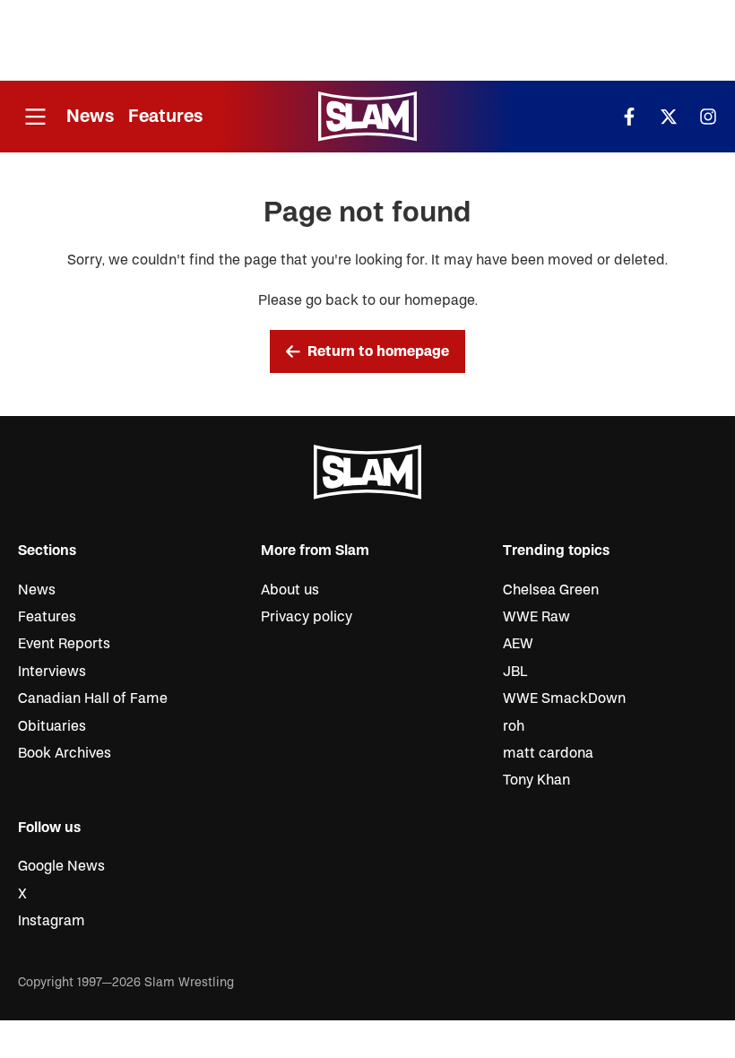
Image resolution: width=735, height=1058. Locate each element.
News (90, 116)
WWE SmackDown (564, 698)
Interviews (52, 671)
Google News (61, 866)
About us (290, 590)
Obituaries (52, 726)
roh (513, 726)
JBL (515, 671)
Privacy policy (306, 617)
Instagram (51, 921)
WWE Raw (536, 617)
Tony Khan (536, 780)
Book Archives (64, 753)
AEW (518, 644)
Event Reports (64, 644)
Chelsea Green (551, 590)
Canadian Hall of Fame (93, 698)
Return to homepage (378, 351)
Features (165, 116)
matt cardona (548, 753)
